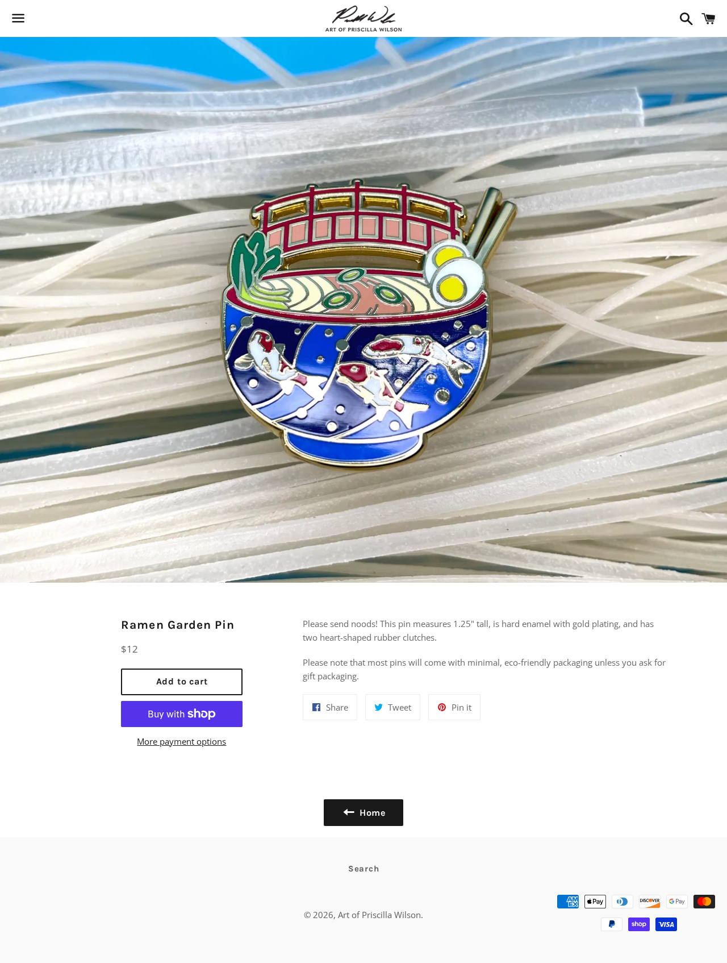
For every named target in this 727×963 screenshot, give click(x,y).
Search (363, 869)
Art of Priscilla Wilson (379, 914)
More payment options (181, 741)
